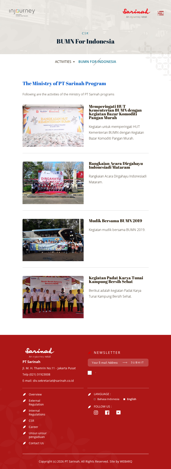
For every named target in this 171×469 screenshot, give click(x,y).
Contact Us (36, 443)
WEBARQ (126, 461)
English (131, 399)
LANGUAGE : (102, 394)
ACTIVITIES (63, 61)
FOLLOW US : (103, 406)
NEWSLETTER (107, 352)
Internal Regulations (37, 412)
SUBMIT (137, 362)
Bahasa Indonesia (108, 399)
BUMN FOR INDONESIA (97, 61)
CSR (31, 421)
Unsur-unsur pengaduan (38, 435)
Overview (35, 394)
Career (33, 427)
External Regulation (36, 402)
